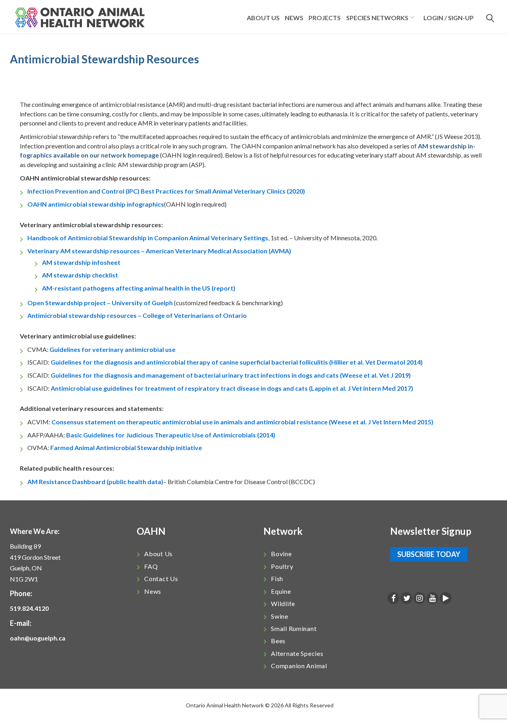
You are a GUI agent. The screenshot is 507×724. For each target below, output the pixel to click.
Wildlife (283, 603)
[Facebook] (393, 598)
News (294, 17)
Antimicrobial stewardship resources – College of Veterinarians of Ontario (137, 315)
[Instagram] (419, 598)
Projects (325, 17)
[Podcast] (445, 598)
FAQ (151, 566)
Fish (277, 578)
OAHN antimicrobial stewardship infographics (95, 204)
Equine (281, 591)
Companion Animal (299, 665)
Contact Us (161, 578)
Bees (278, 640)
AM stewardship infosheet (81, 262)
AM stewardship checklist (80, 275)
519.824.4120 (29, 608)
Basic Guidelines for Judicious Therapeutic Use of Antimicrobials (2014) (170, 435)
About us (263, 17)
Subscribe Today (428, 554)
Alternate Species (297, 653)
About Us (158, 553)
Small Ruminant (293, 628)
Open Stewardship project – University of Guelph (100, 302)
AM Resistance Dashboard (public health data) (95, 481)
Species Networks (377, 17)
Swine (279, 616)
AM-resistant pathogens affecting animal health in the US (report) (138, 288)
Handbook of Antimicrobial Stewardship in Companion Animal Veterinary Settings (147, 237)
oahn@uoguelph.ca (37, 638)
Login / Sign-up (448, 17)
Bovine (281, 553)
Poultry (282, 566)
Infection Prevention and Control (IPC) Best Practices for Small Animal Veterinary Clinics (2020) (166, 191)
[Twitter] (406, 598)
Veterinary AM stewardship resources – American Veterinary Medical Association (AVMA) (159, 251)
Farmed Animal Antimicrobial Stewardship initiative (126, 447)
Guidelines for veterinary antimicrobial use (112, 349)
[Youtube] (432, 598)
